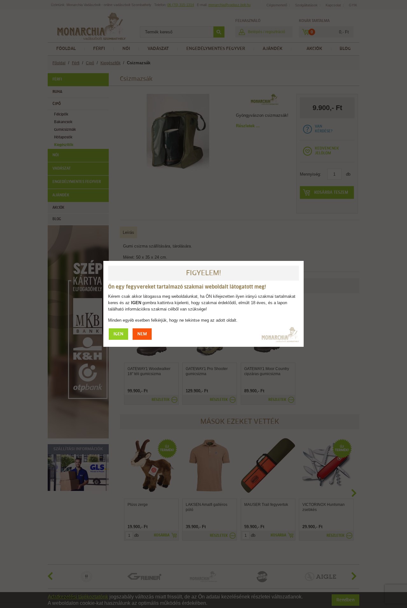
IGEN (118, 334)
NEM (142, 334)
